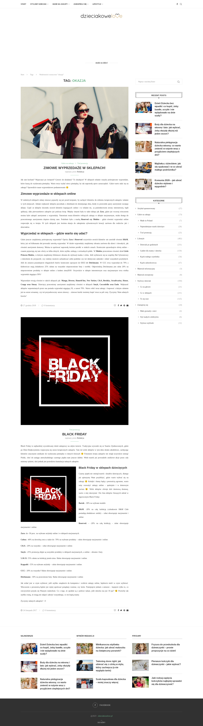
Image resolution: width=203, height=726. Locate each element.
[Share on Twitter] (121, 305)
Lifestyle (97, 4)
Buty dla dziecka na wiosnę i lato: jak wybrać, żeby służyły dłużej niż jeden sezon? (168, 129)
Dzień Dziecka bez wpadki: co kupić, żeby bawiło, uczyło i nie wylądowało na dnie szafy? (166, 109)
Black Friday (74, 434)
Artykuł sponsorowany (159, 208)
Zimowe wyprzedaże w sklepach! (75, 168)
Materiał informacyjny (159, 269)
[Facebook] (177, 4)
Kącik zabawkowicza (161, 263)
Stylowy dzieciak (38, 4)
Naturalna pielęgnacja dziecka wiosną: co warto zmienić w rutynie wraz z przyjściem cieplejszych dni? (168, 148)
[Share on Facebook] (118, 305)
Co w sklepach (161, 293)
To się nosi (161, 299)
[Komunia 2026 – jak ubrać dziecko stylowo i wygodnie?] (143, 184)
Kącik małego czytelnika (161, 257)
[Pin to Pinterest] (124, 305)
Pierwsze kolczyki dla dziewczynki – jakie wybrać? (166, 662)
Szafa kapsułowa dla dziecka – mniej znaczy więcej (111, 680)
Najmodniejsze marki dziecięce (161, 227)
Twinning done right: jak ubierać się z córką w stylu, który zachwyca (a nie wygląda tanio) (110, 666)
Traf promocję (82, 163)
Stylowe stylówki (161, 323)
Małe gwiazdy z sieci (161, 311)
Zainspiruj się (80, 4)
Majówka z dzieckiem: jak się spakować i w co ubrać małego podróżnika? (168, 166)
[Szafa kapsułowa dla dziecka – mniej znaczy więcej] (85, 683)
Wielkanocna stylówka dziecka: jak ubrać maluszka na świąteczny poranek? (110, 647)
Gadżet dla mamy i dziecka (161, 251)
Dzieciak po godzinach (161, 245)
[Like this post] (115, 305)
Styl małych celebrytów (161, 317)
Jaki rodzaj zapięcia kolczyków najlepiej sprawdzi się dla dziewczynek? (166, 681)
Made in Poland (161, 221)
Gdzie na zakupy (60, 4)
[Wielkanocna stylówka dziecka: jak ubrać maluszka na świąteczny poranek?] (85, 648)
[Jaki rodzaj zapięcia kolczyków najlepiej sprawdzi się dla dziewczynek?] (140, 682)
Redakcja (80, 172)
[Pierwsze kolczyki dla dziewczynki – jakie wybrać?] (140, 665)
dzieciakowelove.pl (105, 716)
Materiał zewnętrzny (159, 275)
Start (23, 4)
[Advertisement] (101, 39)
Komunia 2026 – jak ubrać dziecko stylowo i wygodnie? (168, 183)
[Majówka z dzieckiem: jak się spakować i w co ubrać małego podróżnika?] (143, 167)
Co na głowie (161, 287)
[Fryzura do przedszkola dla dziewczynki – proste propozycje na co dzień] (140, 648)
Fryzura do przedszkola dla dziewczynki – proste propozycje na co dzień (165, 647)
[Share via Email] (127, 305)
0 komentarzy (49, 305)
